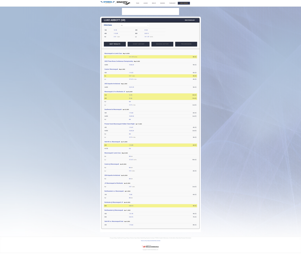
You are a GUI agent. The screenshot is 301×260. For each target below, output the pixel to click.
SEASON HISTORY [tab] (162, 44)
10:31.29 (131, 87)
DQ (130, 148)
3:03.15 (146, 33)
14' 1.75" (146, 36)
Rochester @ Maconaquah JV (113, 202)
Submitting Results (145, 238)
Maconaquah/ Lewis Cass (112, 153)
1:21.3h (131, 213)
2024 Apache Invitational (112, 175)
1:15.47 (131, 127)
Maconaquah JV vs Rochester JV (114, 91)
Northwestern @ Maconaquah (113, 210)
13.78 (115, 30)
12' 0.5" (131, 159)
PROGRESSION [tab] (186, 44)
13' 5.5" (131, 79)
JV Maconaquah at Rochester (113, 183)
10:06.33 (131, 65)
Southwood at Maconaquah (113, 109)
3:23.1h (131, 217)
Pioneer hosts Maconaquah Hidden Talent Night (119, 124)
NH (130, 101)
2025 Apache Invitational (112, 83)
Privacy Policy (113, 238)
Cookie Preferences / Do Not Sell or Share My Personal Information (175, 238)
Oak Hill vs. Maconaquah (112, 141)
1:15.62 (131, 225)
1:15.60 (131, 113)
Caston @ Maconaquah (111, 164)
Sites (138, 238)
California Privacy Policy (123, 238)
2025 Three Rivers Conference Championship (118, 61)
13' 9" (130, 105)
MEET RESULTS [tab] (115, 44)
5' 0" (115, 36)
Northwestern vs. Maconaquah (114, 191)
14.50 (130, 194)
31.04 (146, 30)
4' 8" (130, 186)
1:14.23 (131, 72)
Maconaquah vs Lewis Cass (113, 53)
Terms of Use (133, 238)
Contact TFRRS (154, 238)
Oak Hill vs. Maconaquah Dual (113, 221)
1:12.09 (116, 33)
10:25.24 (131, 130)
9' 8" (130, 171)
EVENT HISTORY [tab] (138, 44)
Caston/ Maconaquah (111, 69)
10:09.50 (131, 116)
